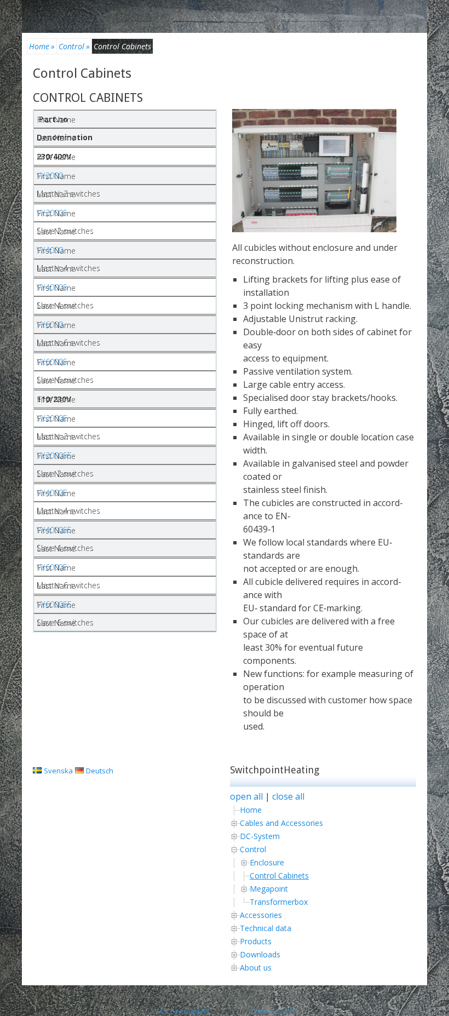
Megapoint (269, 888)
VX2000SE (54, 455)
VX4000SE (54, 530)
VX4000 (50, 250)
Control (74, 46)
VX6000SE (54, 604)
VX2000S (52, 213)
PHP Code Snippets (181, 1011)
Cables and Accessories (281, 823)
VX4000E (52, 492)
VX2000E (52, 418)
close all (288, 796)
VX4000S (52, 287)
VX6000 (50, 324)
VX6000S (52, 362)
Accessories (261, 915)
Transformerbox (279, 902)
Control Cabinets (82, 73)
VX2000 (50, 175)
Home (42, 46)
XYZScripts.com (273, 1011)
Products (256, 941)
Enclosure (267, 862)
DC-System (260, 836)
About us (256, 967)
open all (246, 796)
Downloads (260, 954)
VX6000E (52, 567)
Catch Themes (327, 996)
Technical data (265, 928)
